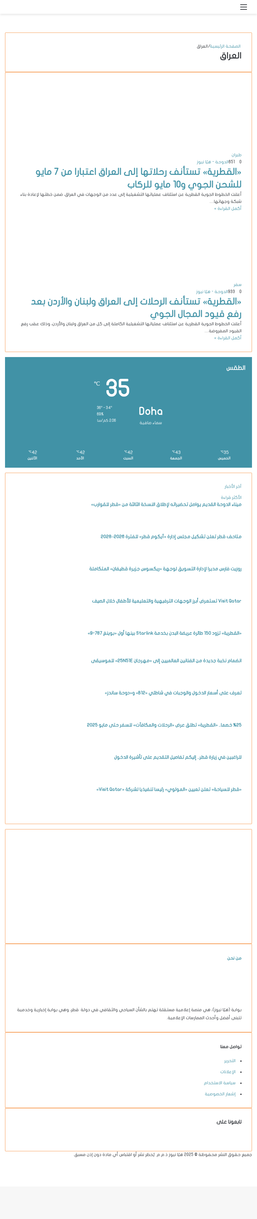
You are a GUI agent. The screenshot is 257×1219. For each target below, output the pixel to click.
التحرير (230, 1060)
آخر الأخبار (233, 486)
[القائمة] (243, 9)
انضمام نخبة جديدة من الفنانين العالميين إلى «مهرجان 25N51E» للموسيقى (166, 660)
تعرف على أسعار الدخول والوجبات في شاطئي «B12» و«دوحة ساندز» (173, 692)
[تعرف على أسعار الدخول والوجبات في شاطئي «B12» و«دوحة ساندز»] (33, 713)
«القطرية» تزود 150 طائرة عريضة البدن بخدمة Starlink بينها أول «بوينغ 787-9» (165, 633)
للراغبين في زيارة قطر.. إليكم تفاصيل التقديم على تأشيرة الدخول (178, 757)
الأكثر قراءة (231, 497)
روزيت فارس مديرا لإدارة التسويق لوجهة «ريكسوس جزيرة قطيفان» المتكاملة (165, 568)
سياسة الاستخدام (220, 1083)
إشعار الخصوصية (220, 1094)
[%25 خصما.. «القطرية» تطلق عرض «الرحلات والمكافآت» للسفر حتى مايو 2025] (33, 745)
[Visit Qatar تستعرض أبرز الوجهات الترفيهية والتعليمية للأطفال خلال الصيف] (33, 621)
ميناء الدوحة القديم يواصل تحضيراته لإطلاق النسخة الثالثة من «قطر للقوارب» (166, 504)
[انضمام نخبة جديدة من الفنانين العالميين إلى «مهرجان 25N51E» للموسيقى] (33, 681)
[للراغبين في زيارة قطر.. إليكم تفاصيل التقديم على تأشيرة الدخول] (33, 777)
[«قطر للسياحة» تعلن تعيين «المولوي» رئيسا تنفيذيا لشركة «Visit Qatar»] (33, 810)
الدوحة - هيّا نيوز (213, 162)
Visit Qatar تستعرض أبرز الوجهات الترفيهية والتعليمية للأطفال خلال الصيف (167, 600)
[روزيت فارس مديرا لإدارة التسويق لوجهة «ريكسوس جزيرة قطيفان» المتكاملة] (33, 589)
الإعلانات (228, 1071)
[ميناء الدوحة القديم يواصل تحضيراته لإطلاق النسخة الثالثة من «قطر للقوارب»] (33, 525)
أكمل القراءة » (228, 208)
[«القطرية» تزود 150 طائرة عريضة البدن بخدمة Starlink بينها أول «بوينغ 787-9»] (33, 653)
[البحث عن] (232, 9)
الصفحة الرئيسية (226, 46)
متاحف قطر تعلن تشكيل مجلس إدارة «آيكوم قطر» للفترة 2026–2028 (171, 536)
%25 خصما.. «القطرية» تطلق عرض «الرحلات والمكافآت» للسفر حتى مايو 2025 (164, 725)
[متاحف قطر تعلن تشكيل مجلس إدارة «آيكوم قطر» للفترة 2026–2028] (33, 557)
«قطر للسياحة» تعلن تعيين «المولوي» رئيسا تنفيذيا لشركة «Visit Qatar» (169, 789)
